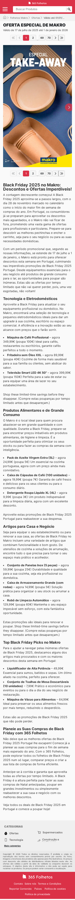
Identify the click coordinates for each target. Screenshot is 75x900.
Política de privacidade (37, 894)
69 (42, 37)
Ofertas (35, 17)
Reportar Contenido (20, 888)
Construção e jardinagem (50, 840)
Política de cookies (55, 888)
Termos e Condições (49, 883)
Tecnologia (16, 839)
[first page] (13, 38)
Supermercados (53, 832)
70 (49, 37)
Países (38, 888)
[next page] (55, 38)
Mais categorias (12, 846)
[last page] (62, 38)
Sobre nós (30, 883)
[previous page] (19, 38)
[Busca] (69, 9)
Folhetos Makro (19, 17)
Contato (18, 883)
